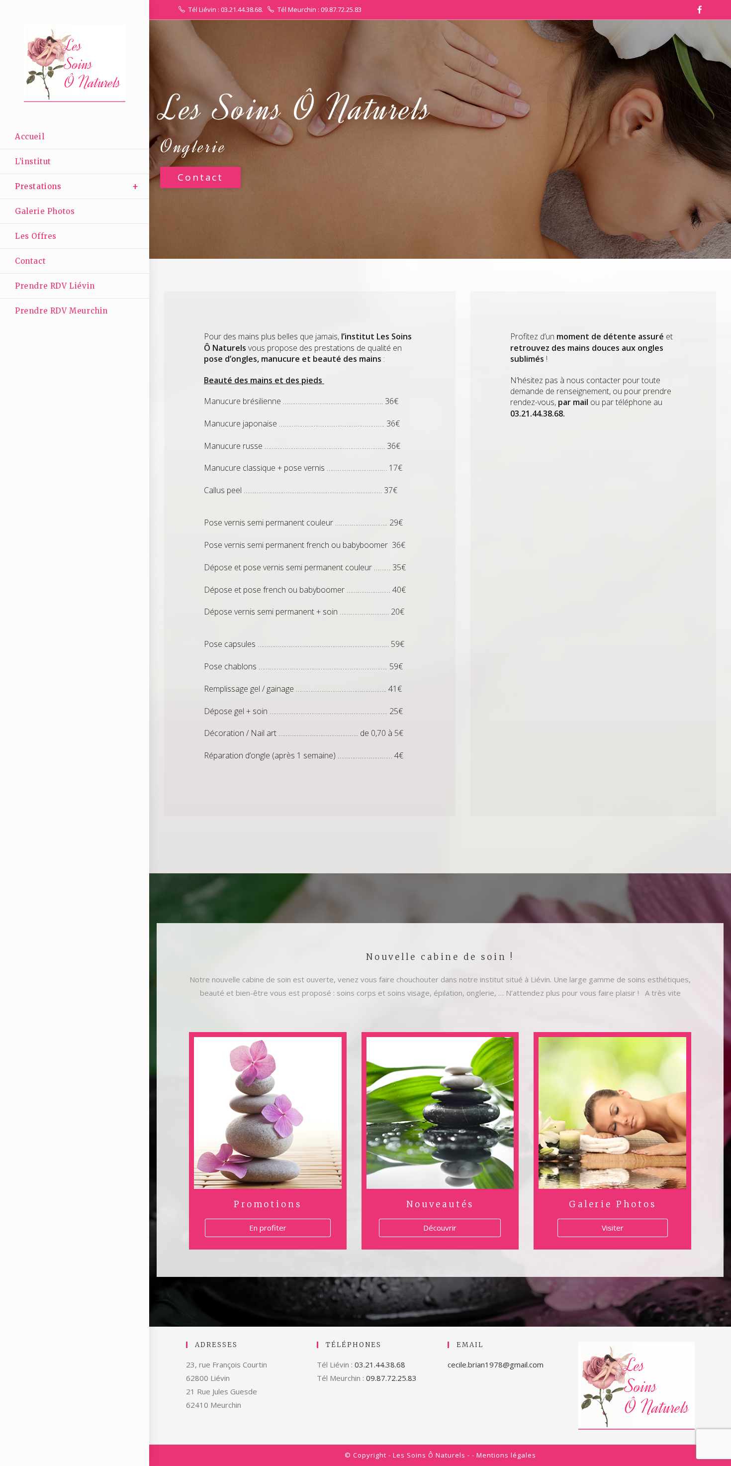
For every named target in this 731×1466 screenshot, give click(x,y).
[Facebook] (698, 10)
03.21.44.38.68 (380, 1364)
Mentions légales (506, 1455)
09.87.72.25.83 (391, 1378)
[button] (200, 177)
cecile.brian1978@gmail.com (496, 1364)
